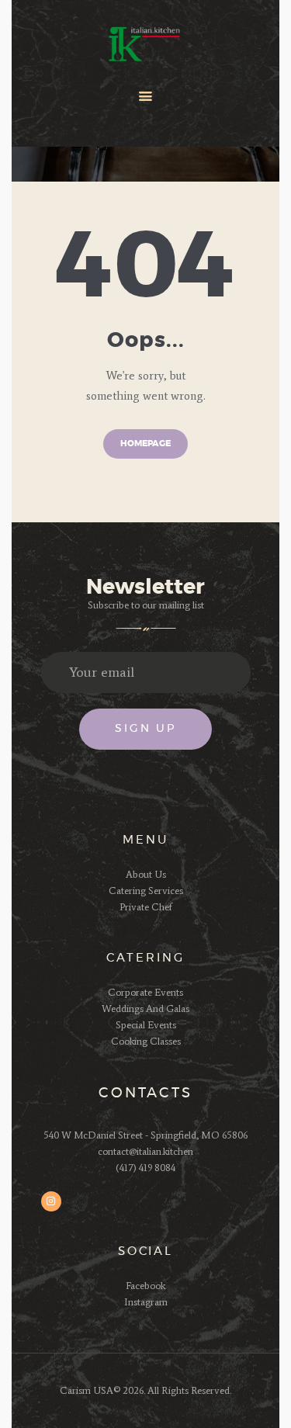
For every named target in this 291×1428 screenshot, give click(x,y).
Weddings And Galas (145, 1008)
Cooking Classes (146, 1041)
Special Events (146, 1025)
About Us (146, 874)
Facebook (145, 1285)
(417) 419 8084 (145, 1167)
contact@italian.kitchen (145, 1151)
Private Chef (146, 907)
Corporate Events (145, 992)
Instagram (146, 1302)
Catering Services (146, 890)
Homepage (145, 443)
